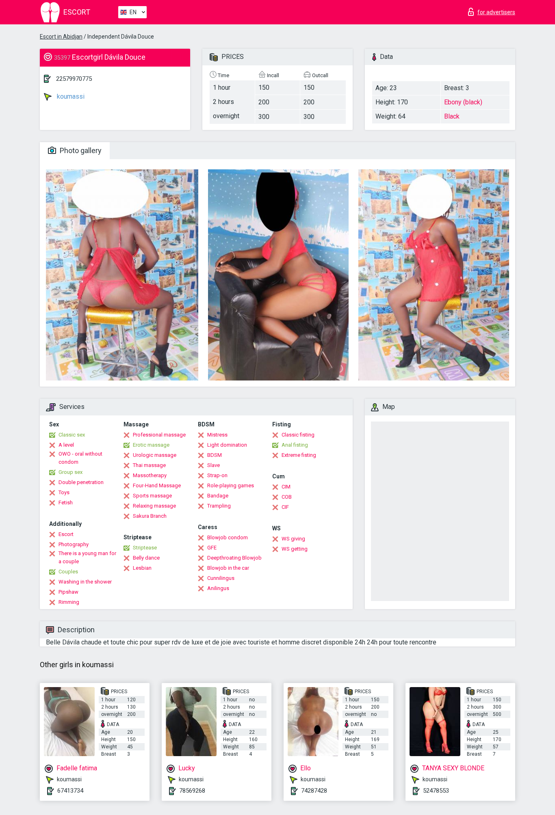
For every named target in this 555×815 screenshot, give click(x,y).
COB (287, 497)
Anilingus (218, 588)
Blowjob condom (227, 537)
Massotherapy (150, 475)
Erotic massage (151, 445)
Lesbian (142, 568)
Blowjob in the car (228, 568)
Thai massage (149, 465)
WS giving (293, 539)
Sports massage (152, 496)
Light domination (227, 445)
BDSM (214, 455)
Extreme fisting (299, 455)
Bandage (217, 496)
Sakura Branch (150, 516)
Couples (68, 572)
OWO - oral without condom (80, 458)
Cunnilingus (220, 578)
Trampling (219, 506)
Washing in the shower (85, 582)
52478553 (436, 790)
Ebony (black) (463, 102)
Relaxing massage (154, 506)
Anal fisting (295, 445)
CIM (286, 487)
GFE (212, 548)
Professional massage (159, 435)
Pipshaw (68, 592)
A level (66, 445)
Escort (66, 534)
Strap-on (217, 475)
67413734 (70, 790)
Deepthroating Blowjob (234, 558)
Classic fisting (298, 435)
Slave (213, 465)
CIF (285, 507)
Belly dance (146, 558)
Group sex (70, 472)
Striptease (145, 548)
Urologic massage (154, 455)
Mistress (217, 435)
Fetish (66, 502)
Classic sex (72, 435)
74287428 (314, 790)
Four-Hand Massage (157, 485)
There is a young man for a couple (87, 557)
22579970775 (74, 78)
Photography (74, 544)
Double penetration (81, 482)
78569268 (192, 790)
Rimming (69, 602)
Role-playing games (230, 485)
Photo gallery (80, 150)
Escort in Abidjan (61, 36)
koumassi (70, 96)
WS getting (295, 549)
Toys (64, 492)
